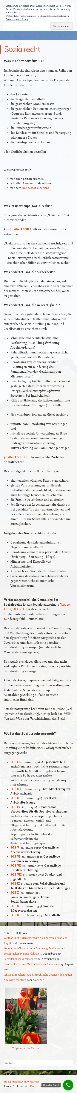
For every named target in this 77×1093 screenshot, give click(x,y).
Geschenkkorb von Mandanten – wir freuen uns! (32, 964)
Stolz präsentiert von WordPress (21, 1081)
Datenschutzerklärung (17, 19)
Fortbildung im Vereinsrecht (20, 959)
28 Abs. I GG (21, 609)
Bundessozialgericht (35, 187)
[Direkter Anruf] (68, 1085)
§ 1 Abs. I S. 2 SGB (16, 457)
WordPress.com (33, 1086)
